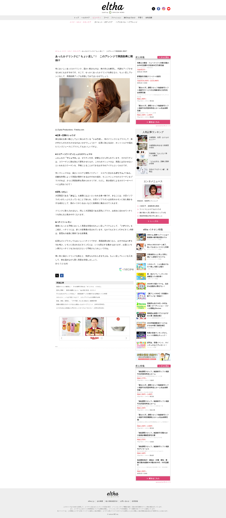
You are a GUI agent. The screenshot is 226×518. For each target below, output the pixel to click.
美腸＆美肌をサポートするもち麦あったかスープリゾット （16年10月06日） (80, 304)
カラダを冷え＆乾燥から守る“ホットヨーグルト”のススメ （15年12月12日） (80, 308)
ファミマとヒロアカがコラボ (150, 209)
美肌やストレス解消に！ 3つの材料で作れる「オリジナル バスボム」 (79, 286)
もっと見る (154, 221)
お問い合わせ (124, 501)
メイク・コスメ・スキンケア (80, 22)
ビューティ (97, 18)
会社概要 (100, 501)
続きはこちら (154, 122)
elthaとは (91, 501)
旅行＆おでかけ (129, 18)
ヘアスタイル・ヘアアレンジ (126, 22)
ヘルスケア (85, 18)
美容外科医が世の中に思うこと (151, 216)
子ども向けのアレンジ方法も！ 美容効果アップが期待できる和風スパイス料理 (81, 294)
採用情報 (135, 501)
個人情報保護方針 (111, 501)
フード (106, 18)
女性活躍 (148, 18)
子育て (140, 18)
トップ (76, 18)
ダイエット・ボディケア (103, 22)
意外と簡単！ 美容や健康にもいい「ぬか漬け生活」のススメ (76, 290)
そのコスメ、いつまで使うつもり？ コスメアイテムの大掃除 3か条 (78, 297)
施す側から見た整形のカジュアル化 (152, 212)
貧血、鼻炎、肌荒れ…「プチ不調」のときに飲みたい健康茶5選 (76, 301)
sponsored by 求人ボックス (163, 125)
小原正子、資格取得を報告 (149, 206)
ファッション (116, 18)
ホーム (57, 51)
